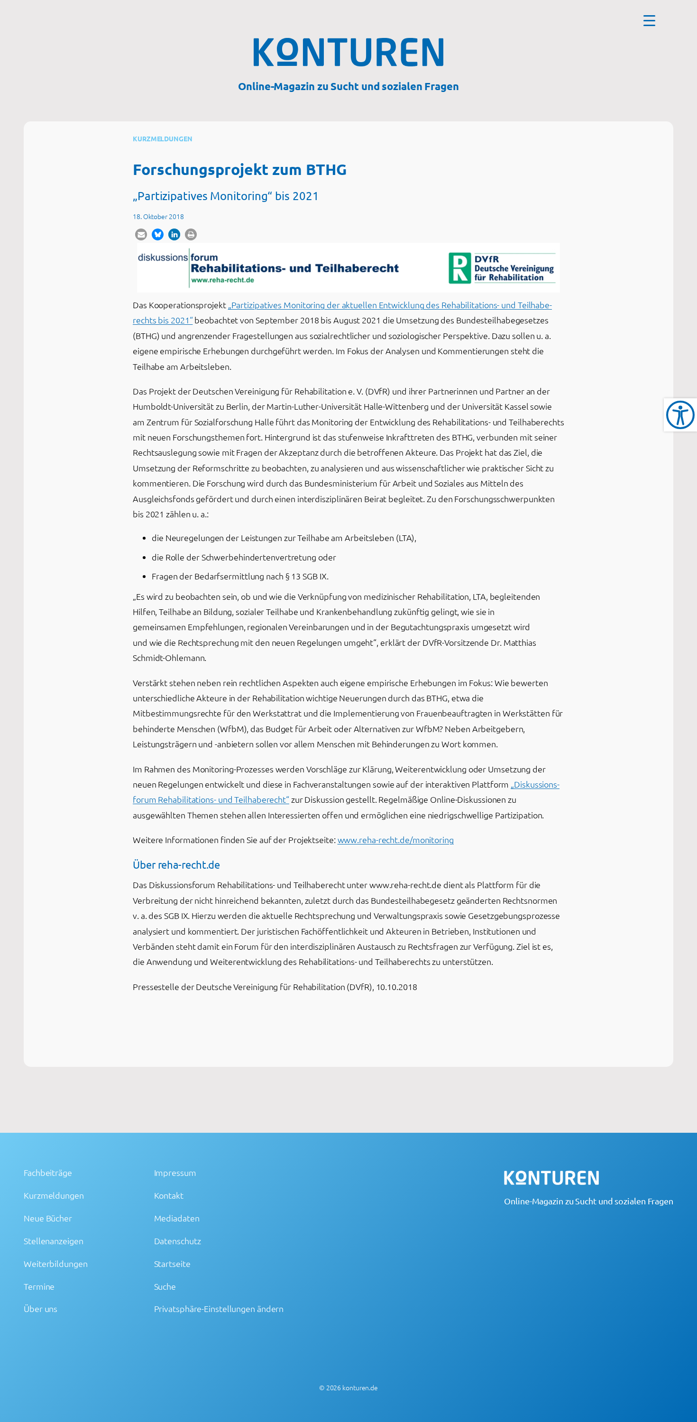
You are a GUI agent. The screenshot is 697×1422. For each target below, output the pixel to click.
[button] (141, 234)
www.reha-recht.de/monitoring (396, 839)
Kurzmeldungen (163, 138)
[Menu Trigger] (649, 20)
